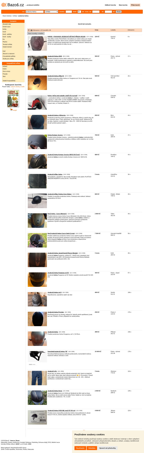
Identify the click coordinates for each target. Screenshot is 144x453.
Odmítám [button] (91, 448)
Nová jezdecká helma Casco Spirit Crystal (61, 233)
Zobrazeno (131, 30)
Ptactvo (5, 42)
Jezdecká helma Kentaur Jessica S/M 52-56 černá (64, 154)
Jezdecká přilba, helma (55, 174)
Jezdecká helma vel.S (55, 292)
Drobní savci (6, 27)
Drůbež (5, 66)
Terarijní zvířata (7, 44)
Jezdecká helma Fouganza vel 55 (58, 273)
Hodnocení (16, 442)
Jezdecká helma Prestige (56, 312)
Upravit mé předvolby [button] (107, 448)
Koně (4, 32)
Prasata (5, 74)
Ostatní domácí (7, 47)
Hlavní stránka (7, 16)
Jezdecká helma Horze (55, 391)
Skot (4, 76)
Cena (96, 30)
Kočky (4, 29)
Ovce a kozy (6, 71)
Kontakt (22, 442)
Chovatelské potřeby (9, 56)
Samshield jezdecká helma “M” (58, 351)
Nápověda (4, 442)
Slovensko (19, 449)
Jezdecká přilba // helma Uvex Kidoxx (60, 194)
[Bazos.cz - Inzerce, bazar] (12, 6)
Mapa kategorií (5, 447)
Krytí (4, 51)
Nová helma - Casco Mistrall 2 (57, 214)
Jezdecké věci (52, 371)
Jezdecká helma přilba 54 (56, 76)
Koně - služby (7, 37)
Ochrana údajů (42, 442)
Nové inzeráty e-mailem (36, 33)
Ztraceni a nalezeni (8, 53)
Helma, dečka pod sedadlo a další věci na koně (62, 96)
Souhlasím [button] (80, 448)
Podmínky (35, 442)
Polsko (25, 449)
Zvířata (15, 16)
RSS (49, 442)
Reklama (28, 442)
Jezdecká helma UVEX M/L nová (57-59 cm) (61, 410)
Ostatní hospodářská (9, 81)
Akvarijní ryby (7, 24)
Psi (4, 39)
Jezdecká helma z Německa (57, 115)
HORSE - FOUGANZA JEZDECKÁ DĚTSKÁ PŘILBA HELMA (67, 36)
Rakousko (31, 449)
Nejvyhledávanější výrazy (18, 447)
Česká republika (10, 449)
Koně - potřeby (7, 34)
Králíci (5, 69)
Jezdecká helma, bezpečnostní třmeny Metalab (63, 253)
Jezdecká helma (53, 332)
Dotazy (10, 442)
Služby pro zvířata (8, 59)
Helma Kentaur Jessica (55, 135)
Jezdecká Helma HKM (55, 56)
